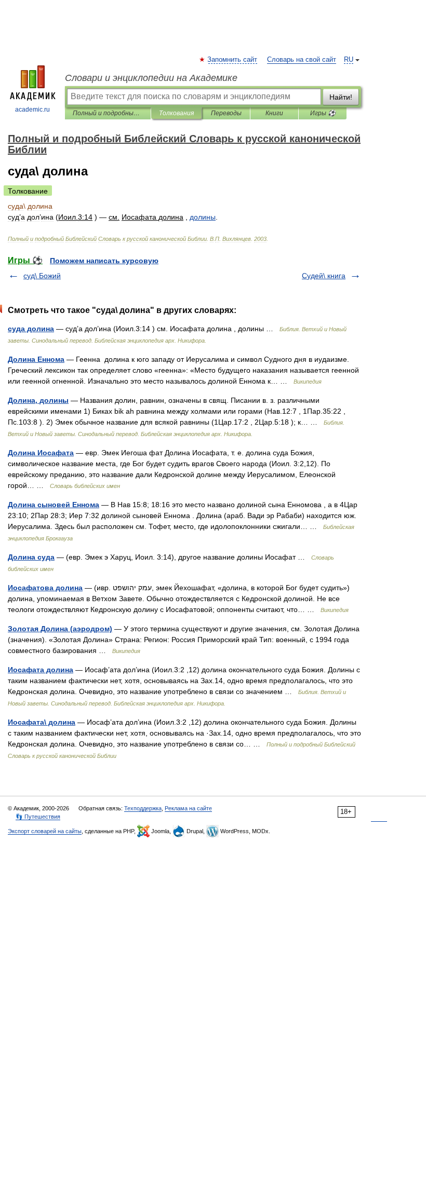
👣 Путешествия (38, 816)
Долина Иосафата (41, 453)
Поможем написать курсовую (104, 260)
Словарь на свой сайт (301, 59)
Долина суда (31, 557)
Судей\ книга (323, 275)
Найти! (340, 97)
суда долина (31, 328)
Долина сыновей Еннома (53, 504)
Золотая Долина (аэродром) (60, 628)
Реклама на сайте (188, 808)
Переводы (226, 113)
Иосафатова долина (45, 587)
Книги (274, 113)
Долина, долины (38, 400)
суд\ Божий (42, 275)
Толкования (176, 113)
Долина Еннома (36, 359)
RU (348, 59)
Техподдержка (143, 808)
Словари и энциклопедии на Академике (151, 78)
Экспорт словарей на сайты (45, 831)
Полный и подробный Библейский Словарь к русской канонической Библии (108, 113)
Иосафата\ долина (41, 722)
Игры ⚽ (323, 113)
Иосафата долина (40, 670)
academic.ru (32, 109)
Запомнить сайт (232, 59)
